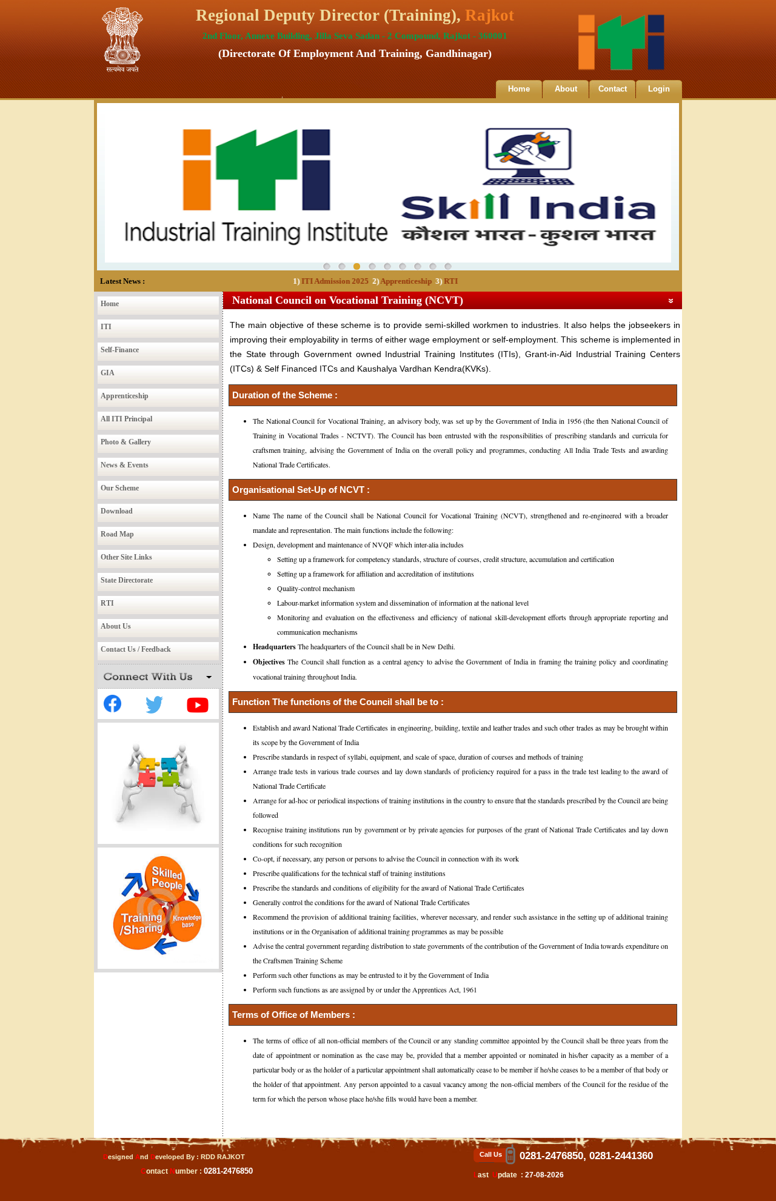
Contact (612, 88)
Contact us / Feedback (136, 649)
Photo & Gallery (126, 442)
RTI (431, 281)
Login (659, 88)
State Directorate (127, 580)
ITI (106, 327)
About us (116, 626)
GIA (108, 373)
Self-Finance (120, 350)
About (566, 88)
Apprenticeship (386, 281)
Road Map (117, 534)
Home (519, 88)
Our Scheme (120, 488)
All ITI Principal (126, 419)
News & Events (125, 465)
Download (117, 511)
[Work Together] (158, 835)
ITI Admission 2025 (315, 281)
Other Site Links (126, 557)
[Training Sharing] (158, 960)
